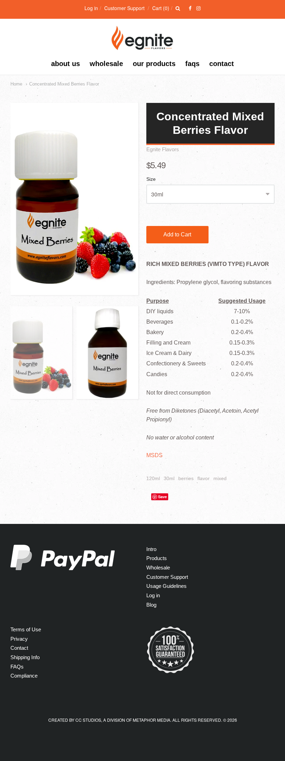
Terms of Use (25, 629)
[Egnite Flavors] (142, 46)
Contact (221, 63)
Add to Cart (177, 234)
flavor (203, 478)
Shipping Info (25, 657)
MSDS (154, 455)
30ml (169, 478)
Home (16, 84)
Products (156, 558)
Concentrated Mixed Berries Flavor (64, 84)
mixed (220, 478)
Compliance (24, 676)
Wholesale (106, 63)
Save (162, 496)
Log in (91, 8)
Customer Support (124, 8)
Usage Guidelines (166, 586)
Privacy (19, 639)
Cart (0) (160, 8)
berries (186, 478)
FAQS (192, 63)
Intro (151, 549)
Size (151, 179)
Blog (151, 605)
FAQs (17, 667)
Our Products (154, 63)
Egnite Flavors (162, 149)
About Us (65, 63)
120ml (153, 478)
